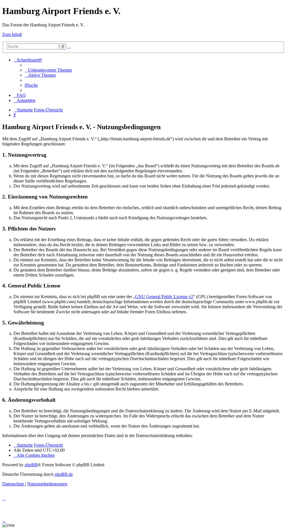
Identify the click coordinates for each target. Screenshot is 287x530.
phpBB (31, 464)
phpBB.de (64, 474)
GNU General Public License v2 (164, 296)
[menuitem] (48, 70)
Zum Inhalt (12, 34)
